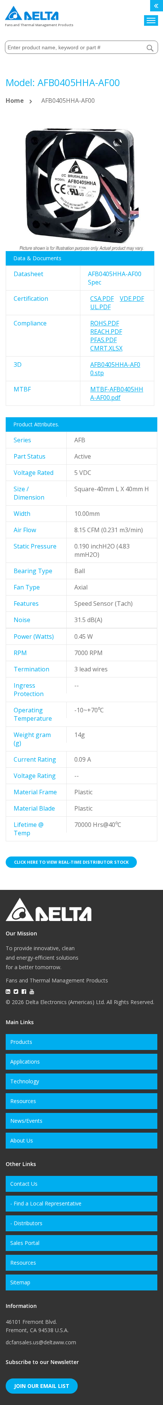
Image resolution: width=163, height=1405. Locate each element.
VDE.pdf (132, 298)
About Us (21, 1140)
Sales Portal (24, 1242)
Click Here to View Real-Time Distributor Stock (71, 862)
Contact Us (24, 1183)
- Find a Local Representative (46, 1203)
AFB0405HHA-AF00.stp (115, 368)
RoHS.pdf (104, 323)
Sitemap (20, 1282)
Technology (24, 1081)
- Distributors (26, 1223)
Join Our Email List (41, 1385)
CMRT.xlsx (106, 348)
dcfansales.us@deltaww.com (41, 1342)
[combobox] (81, 47)
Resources (23, 1101)
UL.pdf (100, 307)
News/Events (26, 1120)
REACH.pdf (106, 331)
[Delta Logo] (31, 11)
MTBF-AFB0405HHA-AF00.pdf (116, 393)
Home (15, 100)
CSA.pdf (102, 298)
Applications (25, 1061)
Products (21, 1041)
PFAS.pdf (103, 340)
